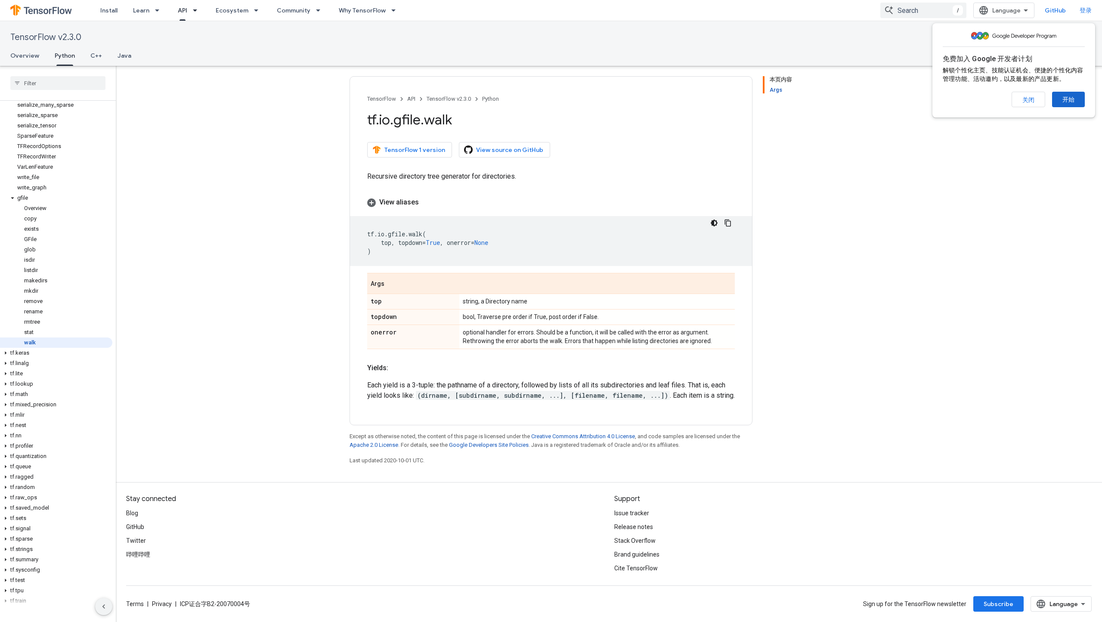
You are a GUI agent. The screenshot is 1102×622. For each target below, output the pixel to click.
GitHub (1055, 10)
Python (65, 55)
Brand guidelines (636, 554)
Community (293, 10)
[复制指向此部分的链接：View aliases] (427, 202)
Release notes (633, 526)
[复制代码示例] (728, 223)
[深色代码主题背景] (714, 223)
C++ (96, 55)
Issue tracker (631, 513)
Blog (132, 513)
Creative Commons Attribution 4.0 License (583, 436)
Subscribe (998, 604)
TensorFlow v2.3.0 (45, 37)
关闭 (1028, 100)
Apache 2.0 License (374, 445)
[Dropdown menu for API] (197, 10)
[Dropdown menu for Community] (320, 10)
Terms (135, 603)
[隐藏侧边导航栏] (103, 606)
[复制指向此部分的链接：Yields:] (397, 368)
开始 (1068, 99)
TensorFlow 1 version (414, 150)
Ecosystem (232, 10)
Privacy (162, 603)
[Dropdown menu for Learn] (159, 10)
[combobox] (923, 10)
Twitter (136, 540)
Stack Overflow (635, 540)
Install (109, 10)
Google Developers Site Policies (489, 445)
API (182, 10)
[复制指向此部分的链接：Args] (393, 284)
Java (124, 55)
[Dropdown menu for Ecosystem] (258, 10)
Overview (24, 55)
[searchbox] (57, 83)
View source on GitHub (509, 150)
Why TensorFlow (362, 10)
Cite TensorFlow (636, 568)
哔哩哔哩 (138, 554)
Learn (141, 10)
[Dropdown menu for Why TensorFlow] (396, 10)
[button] (56, 198)
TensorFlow (381, 99)
